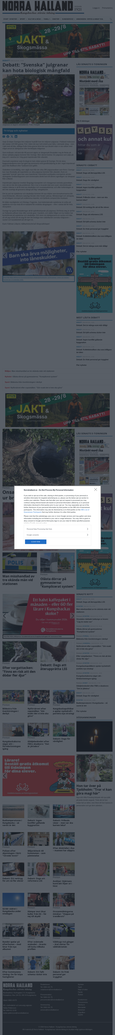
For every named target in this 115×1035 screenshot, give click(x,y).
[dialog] (57, 517)
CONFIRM (35, 542)
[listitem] (57, 529)
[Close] (96, 490)
